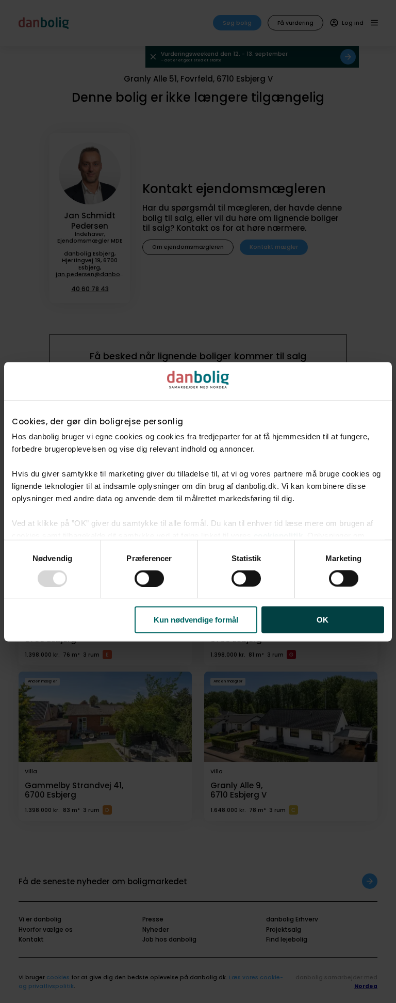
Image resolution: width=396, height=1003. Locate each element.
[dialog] (198, 501)
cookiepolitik (278, 535)
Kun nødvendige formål (196, 619)
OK (322, 619)
